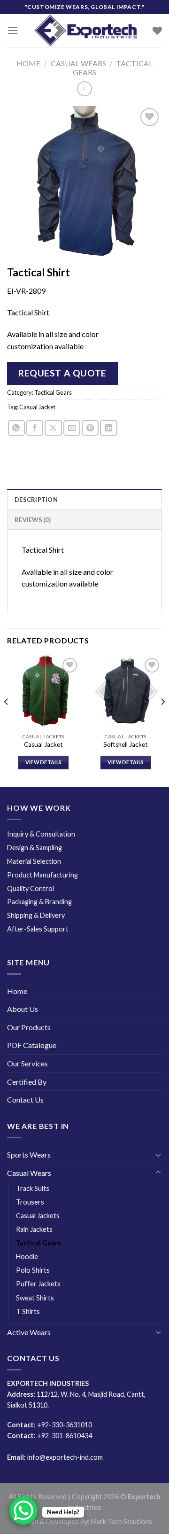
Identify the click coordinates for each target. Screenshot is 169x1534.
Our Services (27, 1063)
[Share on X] (53, 428)
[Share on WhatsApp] (16, 428)
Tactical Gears (53, 392)
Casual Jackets (38, 1216)
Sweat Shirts (35, 1298)
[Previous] (6, 720)
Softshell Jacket (125, 744)
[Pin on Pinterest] (90, 428)
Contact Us (25, 1099)
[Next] (162, 720)
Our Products (29, 1027)
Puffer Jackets (38, 1284)
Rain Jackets (34, 1229)
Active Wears (29, 1332)
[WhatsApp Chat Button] (23, 1510)
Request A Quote (62, 373)
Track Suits (32, 1188)
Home (28, 63)
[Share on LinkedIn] (108, 428)
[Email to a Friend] (71, 428)
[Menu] (12, 30)
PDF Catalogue (31, 1045)
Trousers (30, 1202)
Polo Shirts (33, 1270)
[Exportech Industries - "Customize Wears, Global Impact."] (85, 30)
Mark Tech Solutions (121, 1522)
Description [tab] (36, 499)
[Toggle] (158, 1154)
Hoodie (27, 1256)
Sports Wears (29, 1154)
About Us (22, 1008)
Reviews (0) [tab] (33, 520)
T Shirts (28, 1311)
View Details (43, 762)
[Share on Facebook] (34, 428)
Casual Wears (78, 63)
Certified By (26, 1081)
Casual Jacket (37, 407)
